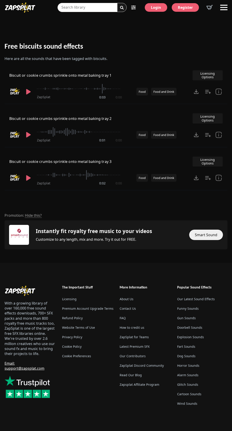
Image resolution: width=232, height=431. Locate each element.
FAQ (123, 318)
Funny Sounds (188, 308)
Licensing (69, 299)
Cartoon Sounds (189, 394)
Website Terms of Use (78, 327)
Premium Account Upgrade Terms (87, 308)
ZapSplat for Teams (134, 337)
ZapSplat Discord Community (142, 365)
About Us (126, 299)
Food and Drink (163, 92)
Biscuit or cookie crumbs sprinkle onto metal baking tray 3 (60, 161)
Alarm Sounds (187, 375)
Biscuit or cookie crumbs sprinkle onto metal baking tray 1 (60, 75)
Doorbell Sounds (189, 327)
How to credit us (132, 327)
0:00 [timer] (119, 97)
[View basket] (209, 7)
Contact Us (128, 308)
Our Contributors (133, 356)
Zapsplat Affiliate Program (139, 384)
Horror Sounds (188, 365)
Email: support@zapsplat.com (24, 366)
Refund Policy (72, 318)
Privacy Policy (72, 337)
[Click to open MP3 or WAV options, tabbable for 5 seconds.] (196, 91)
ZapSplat (43, 97)
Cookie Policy (72, 346)
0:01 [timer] (102, 140)
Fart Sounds (186, 346)
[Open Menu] (223, 7)
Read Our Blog (131, 375)
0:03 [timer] (102, 97)
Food (142, 92)
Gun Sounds (186, 318)
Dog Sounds (186, 356)
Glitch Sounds (187, 384)
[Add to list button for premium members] (208, 91)
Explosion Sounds (190, 337)
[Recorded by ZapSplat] (14, 91)
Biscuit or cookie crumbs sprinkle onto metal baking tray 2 (60, 118)
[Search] (121, 7)
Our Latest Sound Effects (196, 299)
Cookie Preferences (76, 356)
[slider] (79, 88)
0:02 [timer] (102, 183)
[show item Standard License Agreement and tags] (218, 91)
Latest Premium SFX (135, 346)
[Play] (28, 91)
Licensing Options (207, 75)
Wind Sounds (187, 403)
